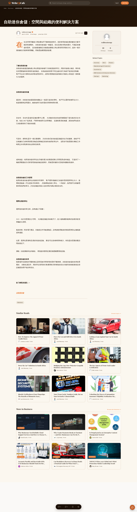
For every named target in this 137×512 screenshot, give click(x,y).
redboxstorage (26, 32)
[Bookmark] (72, 506)
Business (10, 8)
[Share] (78, 506)
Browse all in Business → (114, 409)
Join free (124, 3)
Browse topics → (116, 313)
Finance (111, 62)
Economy (96, 62)
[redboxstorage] (18, 33)
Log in (117, 3)
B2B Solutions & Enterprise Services (104, 73)
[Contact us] (132, 507)
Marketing (105, 76)
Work (104, 62)
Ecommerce (97, 69)
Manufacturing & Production (102, 66)
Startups (96, 76)
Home (5, 8)
